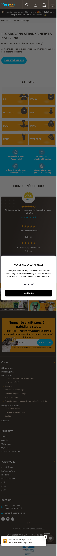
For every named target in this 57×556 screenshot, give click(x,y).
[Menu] (52, 4)
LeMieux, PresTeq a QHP (20, 542)
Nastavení (28, 284)
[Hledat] (27, 4)
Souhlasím (28, 293)
